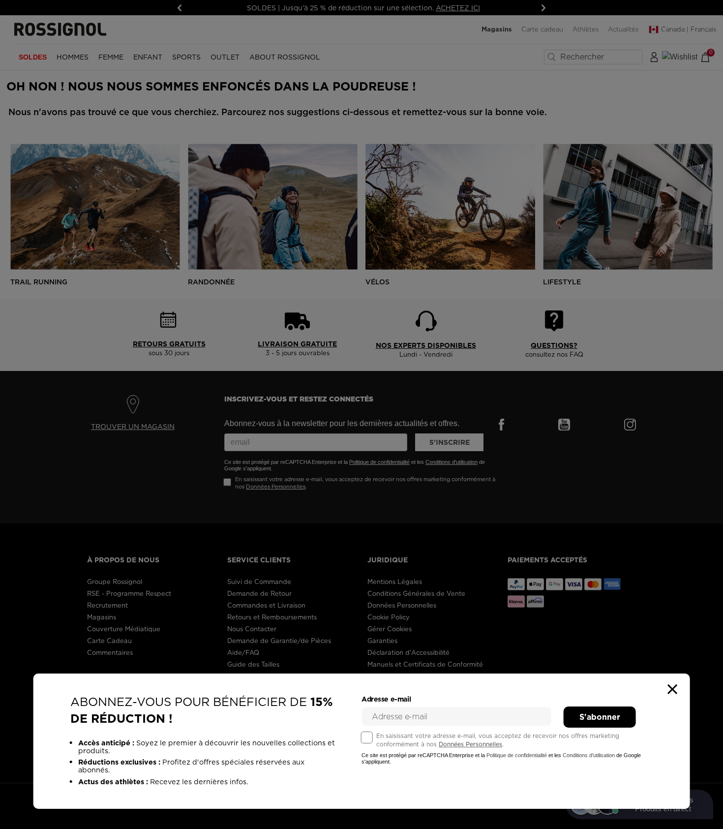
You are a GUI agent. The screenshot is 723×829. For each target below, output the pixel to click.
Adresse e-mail (386, 699)
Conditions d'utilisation (589, 755)
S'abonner (599, 716)
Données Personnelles (470, 744)
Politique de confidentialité (516, 755)
